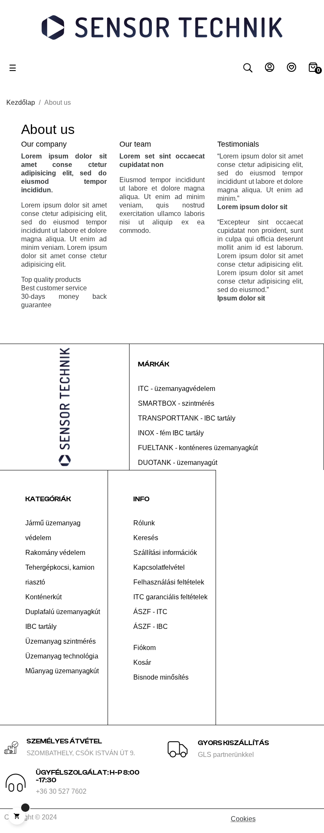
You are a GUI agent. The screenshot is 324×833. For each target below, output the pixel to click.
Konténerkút (43, 597)
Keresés (145, 537)
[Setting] (269, 69)
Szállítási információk (165, 552)
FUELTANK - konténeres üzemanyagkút (198, 447)
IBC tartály (41, 626)
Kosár (142, 662)
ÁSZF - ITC (150, 611)
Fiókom (144, 647)
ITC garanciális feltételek (170, 597)
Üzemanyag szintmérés (60, 641)
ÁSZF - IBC (150, 626)
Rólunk (144, 523)
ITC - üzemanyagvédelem (176, 388)
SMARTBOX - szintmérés (176, 403)
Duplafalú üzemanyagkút (62, 611)
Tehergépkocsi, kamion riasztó (59, 575)
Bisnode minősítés (161, 677)
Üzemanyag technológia (61, 656)
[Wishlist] (291, 69)
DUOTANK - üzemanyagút (177, 462)
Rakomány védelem (55, 552)
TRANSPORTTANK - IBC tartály (186, 418)
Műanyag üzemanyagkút (62, 671)
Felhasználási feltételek (168, 582)
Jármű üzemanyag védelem (53, 530)
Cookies (243, 818)
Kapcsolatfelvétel (159, 567)
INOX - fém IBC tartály (171, 433)
